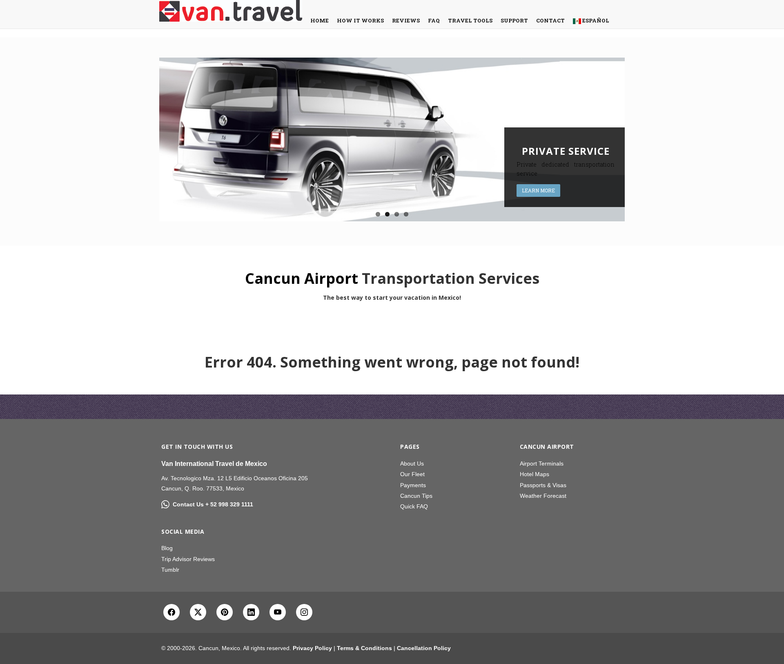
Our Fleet (412, 474)
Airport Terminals (542, 463)
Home (319, 20)
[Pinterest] (224, 612)
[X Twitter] (198, 612)
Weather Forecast (543, 495)
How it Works (360, 20)
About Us (412, 463)
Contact (550, 20)
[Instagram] (304, 612)
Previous (151, 139)
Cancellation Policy (424, 648)
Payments (413, 485)
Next (633, 139)
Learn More (538, 190)
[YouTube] (278, 612)
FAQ (434, 20)
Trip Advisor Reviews (188, 559)
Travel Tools (470, 20)
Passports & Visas (543, 485)
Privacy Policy (312, 648)
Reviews (406, 20)
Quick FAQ (414, 506)
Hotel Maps (534, 474)
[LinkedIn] (251, 612)
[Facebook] (171, 612)
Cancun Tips (416, 495)
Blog (167, 548)
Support (514, 20)
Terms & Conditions (364, 648)
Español (595, 20)
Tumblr (170, 569)
